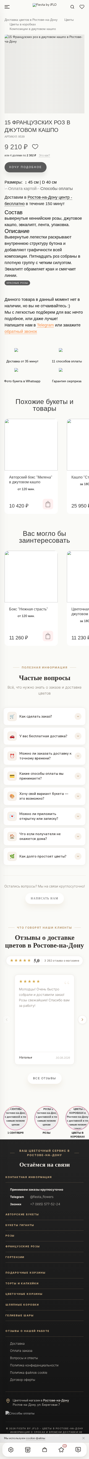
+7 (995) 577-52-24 (45, 1204)
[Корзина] (44, 1449)
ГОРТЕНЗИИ (14, 1257)
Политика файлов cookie (28, 1372)
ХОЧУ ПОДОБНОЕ (25, 167)
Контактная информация (28, 1177)
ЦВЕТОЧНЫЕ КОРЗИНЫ (24, 1294)
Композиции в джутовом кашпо (33, 29)
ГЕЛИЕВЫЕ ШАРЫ (19, 1315)
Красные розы (17, 283)
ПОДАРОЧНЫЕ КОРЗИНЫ (25, 1272)
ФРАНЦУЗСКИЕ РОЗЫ (22, 1246)
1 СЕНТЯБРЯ (16, 1132)
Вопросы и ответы (24, 1358)
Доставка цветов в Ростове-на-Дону (31, 19)
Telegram (45, 325)
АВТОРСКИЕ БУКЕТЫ (22, 1214)
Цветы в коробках (23, 24)
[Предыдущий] (6, 1019)
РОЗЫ (46, 1132)
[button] (11, 1449)
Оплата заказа (21, 1350)
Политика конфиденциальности (34, 1365)
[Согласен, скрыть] (83, 1438)
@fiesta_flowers (41, 1197)
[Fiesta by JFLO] (45, 7)
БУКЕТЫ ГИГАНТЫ (19, 1225)
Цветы (69, 19)
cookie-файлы (35, 1438)
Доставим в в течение (38, 202)
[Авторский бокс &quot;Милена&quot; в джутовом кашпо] (31, 444)
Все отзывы (44, 1078)
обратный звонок (21, 331)
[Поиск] (72, 7)
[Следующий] (82, 1019)
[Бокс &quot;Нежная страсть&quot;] (31, 576)
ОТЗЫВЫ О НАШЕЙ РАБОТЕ (27, 1331)
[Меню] (7, 7)
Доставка (17, 1343)
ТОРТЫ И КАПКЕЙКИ (22, 1283)
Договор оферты (22, 1380)
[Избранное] (82, 7)
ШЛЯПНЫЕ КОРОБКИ (22, 1304)
